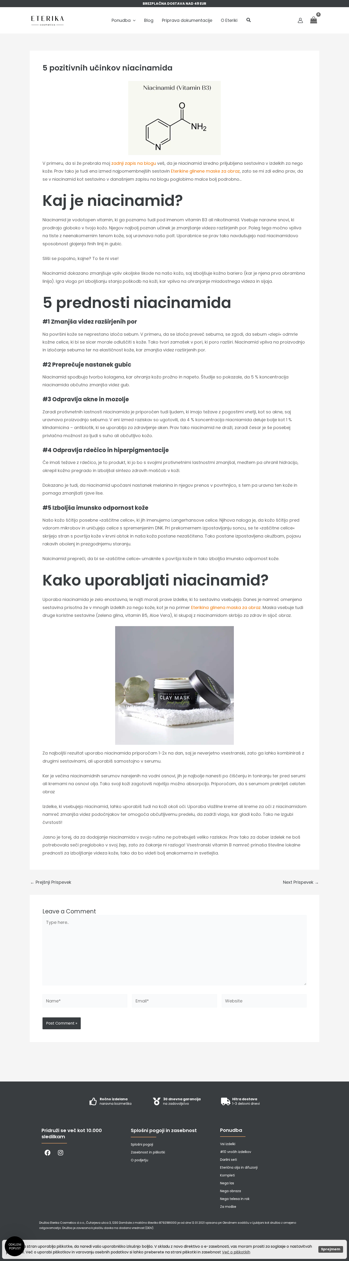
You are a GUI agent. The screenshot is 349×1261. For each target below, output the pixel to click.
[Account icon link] (300, 20)
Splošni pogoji (142, 1144)
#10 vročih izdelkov (235, 1151)
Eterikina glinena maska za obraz (226, 607)
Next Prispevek (301, 882)
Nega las (227, 1183)
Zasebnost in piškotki (148, 1152)
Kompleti (227, 1175)
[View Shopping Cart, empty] (313, 20)
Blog (148, 20)
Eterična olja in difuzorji (239, 1167)
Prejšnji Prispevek (50, 882)
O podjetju (139, 1160)
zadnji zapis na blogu (133, 163)
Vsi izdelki (227, 1144)
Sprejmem (330, 1249)
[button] (133, 20)
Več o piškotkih (236, 1252)
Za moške (228, 1206)
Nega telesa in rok (235, 1198)
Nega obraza (230, 1191)
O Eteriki (229, 20)
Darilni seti (228, 1159)
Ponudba (121, 20)
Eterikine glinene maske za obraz (205, 171)
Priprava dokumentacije (187, 20)
